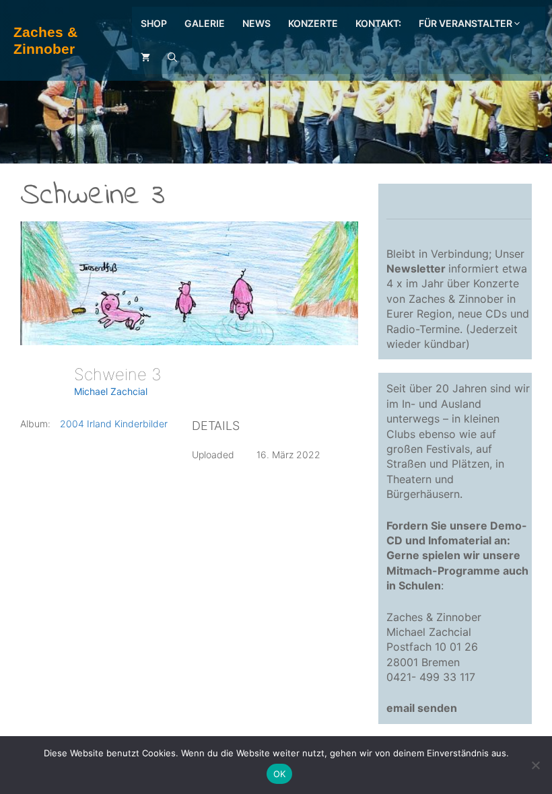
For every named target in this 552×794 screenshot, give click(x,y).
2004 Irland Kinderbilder (114, 423)
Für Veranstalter (465, 23)
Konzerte (313, 23)
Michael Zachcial (110, 391)
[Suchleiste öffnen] (172, 57)
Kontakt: (378, 23)
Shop (154, 23)
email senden (421, 708)
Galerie (204, 23)
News (256, 23)
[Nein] (535, 765)
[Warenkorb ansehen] (145, 57)
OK (279, 773)
